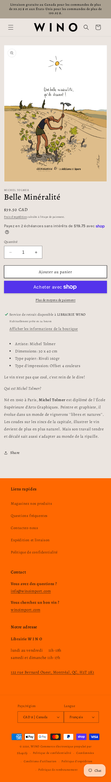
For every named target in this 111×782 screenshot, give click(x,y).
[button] (11, 27)
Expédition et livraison (30, 540)
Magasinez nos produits (31, 503)
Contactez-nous (24, 527)
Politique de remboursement (58, 770)
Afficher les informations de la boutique (43, 328)
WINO (35, 746)
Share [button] (15, 452)
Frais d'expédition (15, 217)
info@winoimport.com (31, 591)
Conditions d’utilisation (40, 761)
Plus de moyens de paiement (55, 300)
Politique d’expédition (76, 761)
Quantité (11, 241)
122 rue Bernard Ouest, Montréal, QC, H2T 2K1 (52, 672)
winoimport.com (25, 609)
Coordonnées (85, 753)
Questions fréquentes (29, 515)
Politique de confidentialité (34, 552)
